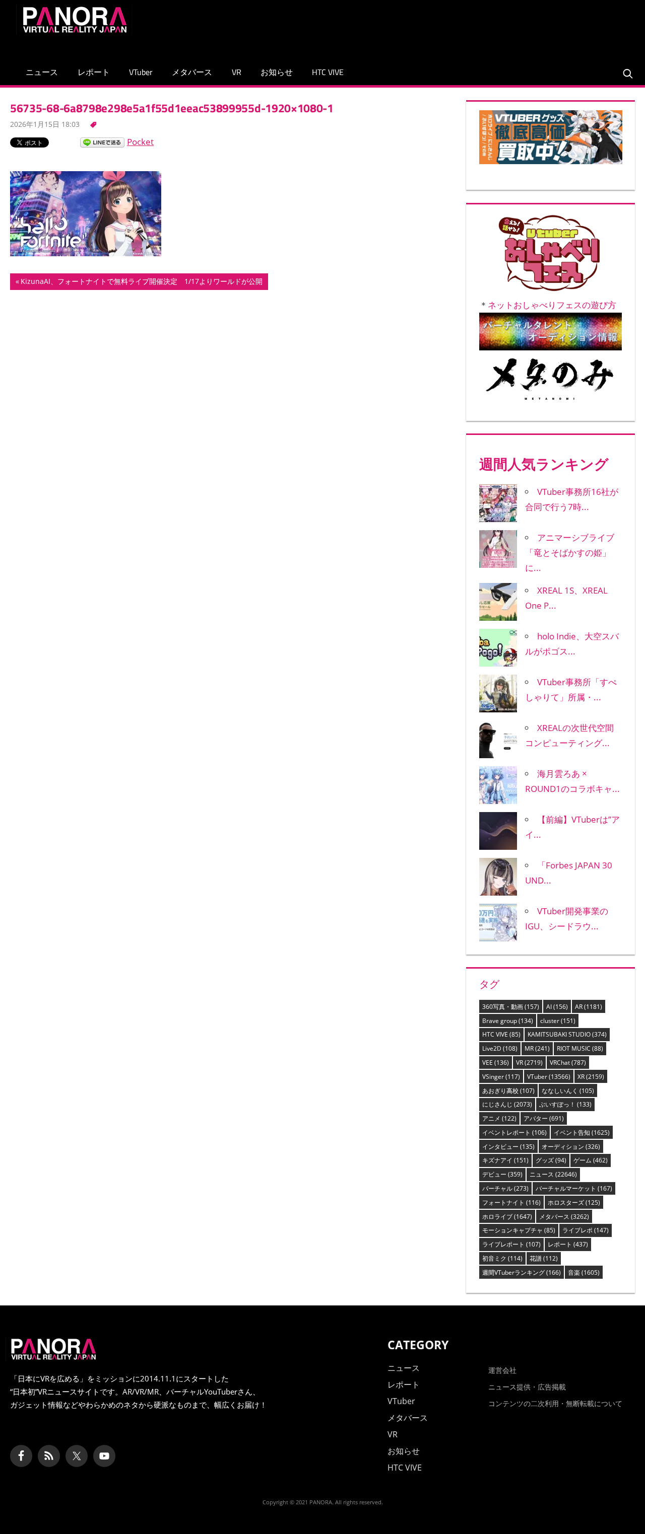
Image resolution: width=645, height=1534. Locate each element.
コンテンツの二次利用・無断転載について (555, 1403)
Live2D (500, 1048)
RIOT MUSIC (580, 1048)
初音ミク (502, 1258)
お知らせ (277, 72)
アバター (544, 1118)
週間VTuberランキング (521, 1272)
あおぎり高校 (508, 1090)
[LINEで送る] (102, 142)
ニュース (42, 72)
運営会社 (502, 1370)
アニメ (499, 1118)
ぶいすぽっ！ (565, 1104)
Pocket (140, 142)
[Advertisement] (445, 27)
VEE (495, 1062)
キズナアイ (505, 1160)
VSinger (501, 1076)
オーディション (571, 1146)
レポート (94, 72)
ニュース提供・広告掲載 (527, 1387)
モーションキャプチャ (518, 1230)
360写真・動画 (510, 1006)
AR (588, 1006)
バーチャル (505, 1188)
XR (590, 1076)
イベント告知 (582, 1132)
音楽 (584, 1272)
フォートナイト (511, 1202)
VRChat (568, 1062)
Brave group (507, 1020)
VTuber (141, 72)
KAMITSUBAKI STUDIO (567, 1034)
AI (557, 1006)
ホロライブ (507, 1216)
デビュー (502, 1174)
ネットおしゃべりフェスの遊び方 (552, 305)
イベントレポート (514, 1132)
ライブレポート (511, 1244)
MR (537, 1048)
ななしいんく (568, 1090)
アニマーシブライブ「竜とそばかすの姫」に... (569, 552)
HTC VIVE (328, 72)
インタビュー (508, 1146)
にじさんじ (507, 1104)
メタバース (192, 72)
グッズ (551, 1160)
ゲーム (590, 1160)
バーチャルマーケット (574, 1188)
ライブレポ (585, 1230)
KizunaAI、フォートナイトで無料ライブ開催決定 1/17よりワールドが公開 (141, 283)
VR (236, 72)
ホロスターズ (574, 1202)
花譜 (544, 1258)
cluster (557, 1020)
